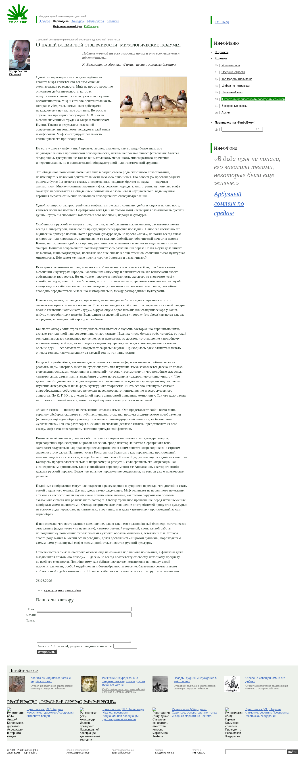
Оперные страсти (233, 72)
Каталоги (113, 21)
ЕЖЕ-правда (91, 26)
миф (61, 590)
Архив (225, 112)
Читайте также (23, 670)
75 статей (15, 74)
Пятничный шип (231, 92)
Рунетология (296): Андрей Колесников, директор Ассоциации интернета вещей (50, 712)
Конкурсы (77, 21)
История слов (230, 65)
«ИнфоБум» (245, 122)
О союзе (44, 21)
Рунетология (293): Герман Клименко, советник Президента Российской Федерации (266, 712)
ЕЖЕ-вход (222, 22)
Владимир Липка (164, 752)
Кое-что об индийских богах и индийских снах (51, 679)
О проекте (221, 52)
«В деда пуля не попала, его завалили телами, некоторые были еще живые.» (247, 170)
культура (50, 590)
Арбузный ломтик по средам (229, 203)
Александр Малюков (78, 752)
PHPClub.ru (198, 752)
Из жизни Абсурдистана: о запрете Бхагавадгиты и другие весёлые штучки (123, 681)
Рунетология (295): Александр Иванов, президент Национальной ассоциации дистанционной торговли (123, 714)
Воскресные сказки (234, 105)
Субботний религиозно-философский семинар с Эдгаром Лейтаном (52, 687)
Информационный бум (67, 26)
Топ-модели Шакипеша (236, 79)
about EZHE (13, 752)
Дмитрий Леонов (121, 752)
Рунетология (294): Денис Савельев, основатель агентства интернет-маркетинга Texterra (194, 712)
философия (73, 590)
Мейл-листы (95, 21)
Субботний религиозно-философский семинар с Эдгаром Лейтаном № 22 (78, 39)
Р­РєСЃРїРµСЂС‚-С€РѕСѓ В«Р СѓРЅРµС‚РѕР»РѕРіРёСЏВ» (61, 702)
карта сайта (30, 752)
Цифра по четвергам (235, 85)
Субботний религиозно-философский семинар (253, 99)
